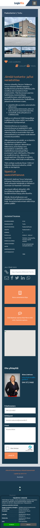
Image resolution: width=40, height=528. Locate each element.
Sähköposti (8, 416)
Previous (8, 52)
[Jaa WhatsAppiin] (27, 278)
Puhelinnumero (10, 406)
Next (32, 52)
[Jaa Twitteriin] (16, 278)
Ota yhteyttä (20, 477)
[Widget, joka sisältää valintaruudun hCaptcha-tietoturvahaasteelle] (19, 448)
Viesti (6, 425)
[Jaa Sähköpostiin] (6, 278)
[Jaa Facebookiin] (11, 278)
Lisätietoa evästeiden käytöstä (10, 505)
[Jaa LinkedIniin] (22, 278)
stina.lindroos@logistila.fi (28, 378)
